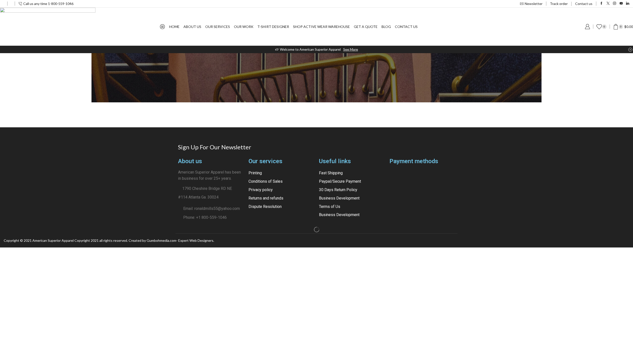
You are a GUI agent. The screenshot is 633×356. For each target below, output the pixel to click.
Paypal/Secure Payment (340, 181)
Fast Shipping (331, 173)
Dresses (23, 97)
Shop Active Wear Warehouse (321, 26)
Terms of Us (329, 206)
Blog (386, 26)
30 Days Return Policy (338, 189)
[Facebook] (601, 3)
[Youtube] (621, 3)
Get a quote (366, 26)
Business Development (339, 198)
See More (350, 49)
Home (174, 26)
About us (192, 26)
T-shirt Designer (273, 26)
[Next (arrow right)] (624, 123)
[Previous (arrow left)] (8, 123)
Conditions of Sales (266, 181)
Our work (243, 26)
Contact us (583, 3)
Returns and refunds (266, 198)
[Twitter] (608, 3)
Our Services (217, 26)
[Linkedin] (627, 3)
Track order (559, 3)
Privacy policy (261, 189)
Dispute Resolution (265, 206)
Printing (255, 173)
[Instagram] (614, 3)
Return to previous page (610, 97)
